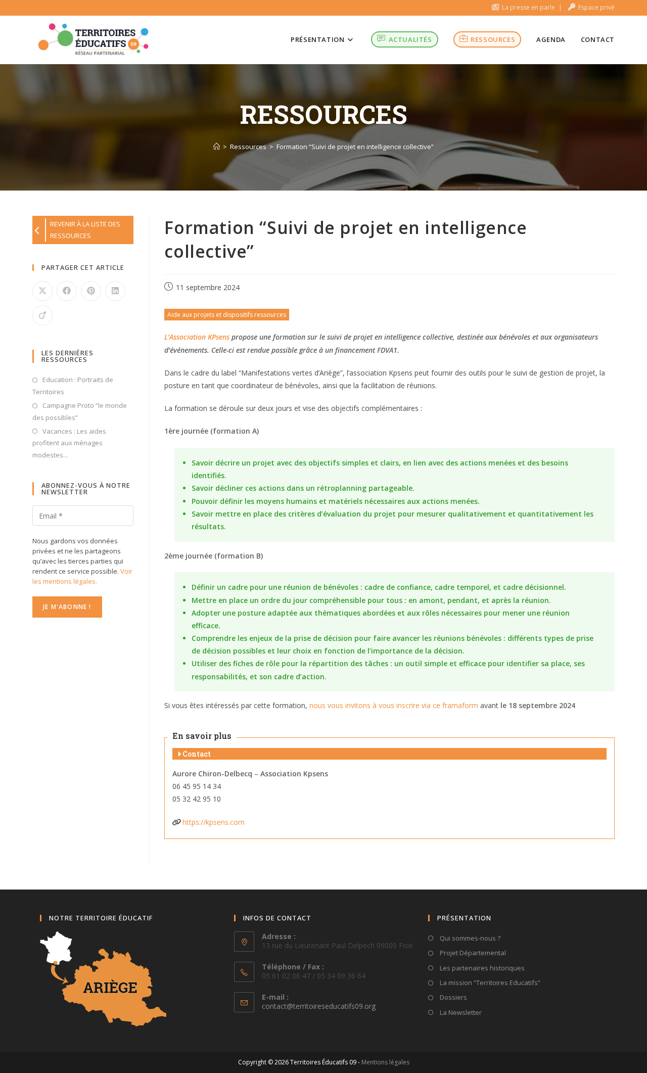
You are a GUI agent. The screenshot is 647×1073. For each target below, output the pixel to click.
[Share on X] (42, 291)
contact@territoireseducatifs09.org (319, 1006)
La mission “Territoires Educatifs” (489, 982)
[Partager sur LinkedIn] (115, 291)
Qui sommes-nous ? (469, 938)
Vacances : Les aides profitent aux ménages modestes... (69, 443)
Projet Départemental (472, 952)
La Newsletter (460, 1012)
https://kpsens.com (213, 822)
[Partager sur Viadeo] (42, 315)
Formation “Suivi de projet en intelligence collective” (355, 146)
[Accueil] (216, 146)
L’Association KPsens (196, 337)
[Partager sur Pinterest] (91, 291)
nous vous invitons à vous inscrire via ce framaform (393, 705)
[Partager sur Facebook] (67, 291)
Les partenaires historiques (481, 967)
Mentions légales (385, 1062)
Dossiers (452, 997)
